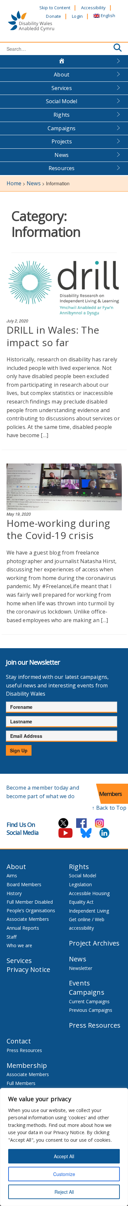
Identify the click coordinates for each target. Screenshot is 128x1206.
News (61, 155)
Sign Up (19, 750)
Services (62, 88)
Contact (19, 1041)
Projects (62, 141)
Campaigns (61, 128)
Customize (64, 1174)
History (14, 893)
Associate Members (28, 919)
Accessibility (93, 8)
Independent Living (89, 911)
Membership (27, 1065)
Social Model (61, 101)
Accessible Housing (89, 893)
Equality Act (81, 902)
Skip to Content (54, 8)
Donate (53, 16)
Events (79, 983)
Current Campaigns (89, 1001)
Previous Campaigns (90, 1010)
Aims (12, 875)
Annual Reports (23, 928)
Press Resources (94, 1025)
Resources (62, 168)
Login (77, 16)
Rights (61, 114)
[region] (64, 1147)
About (61, 74)
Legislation (80, 884)
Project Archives (94, 943)
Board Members (24, 884)
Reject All (64, 1192)
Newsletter (80, 968)
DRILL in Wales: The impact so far (53, 336)
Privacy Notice (29, 969)
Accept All (64, 1156)
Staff (11, 937)
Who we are (19, 945)
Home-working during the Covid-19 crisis (58, 529)
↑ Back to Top (109, 807)
